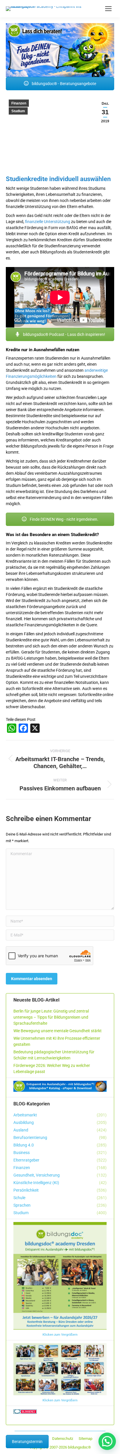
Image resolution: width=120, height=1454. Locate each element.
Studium (18, 111)
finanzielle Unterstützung (47, 221)
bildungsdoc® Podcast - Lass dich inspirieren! (63, 334)
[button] (107, 1441)
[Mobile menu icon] (108, 8)
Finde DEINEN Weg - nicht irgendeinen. (63, 519)
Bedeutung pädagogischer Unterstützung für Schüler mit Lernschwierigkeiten (53, 1055)
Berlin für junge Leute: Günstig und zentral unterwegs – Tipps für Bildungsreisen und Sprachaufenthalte (51, 1017)
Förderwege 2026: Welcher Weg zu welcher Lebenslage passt (51, 1068)
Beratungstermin (27, 1441)
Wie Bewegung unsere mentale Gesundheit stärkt (57, 1030)
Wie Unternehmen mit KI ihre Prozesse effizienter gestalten (56, 1041)
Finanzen (18, 103)
